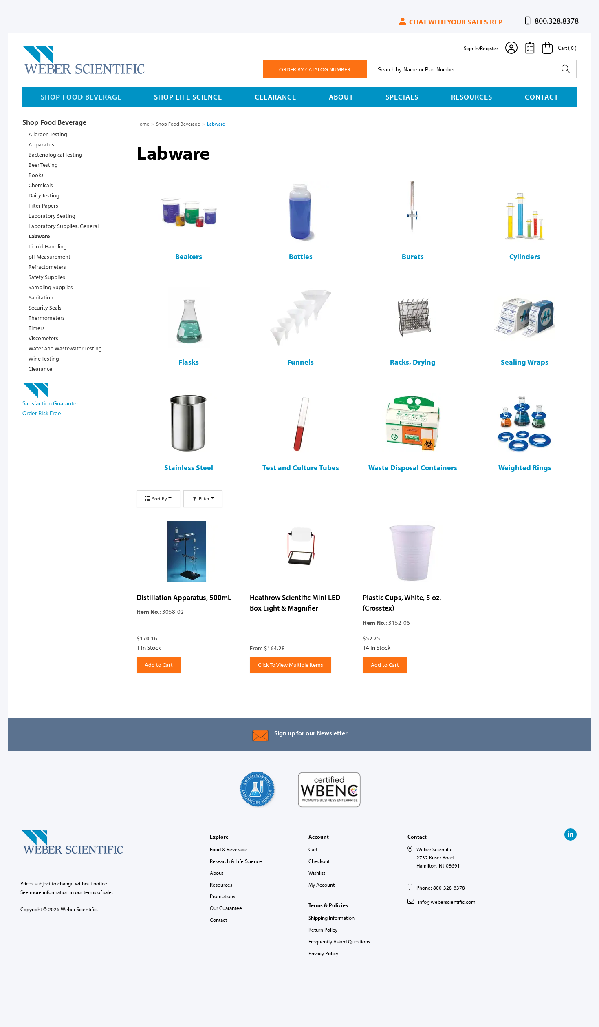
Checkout (319, 861)
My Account (321, 884)
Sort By (159, 499)
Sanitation (41, 297)
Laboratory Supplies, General (64, 226)
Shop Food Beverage (81, 97)
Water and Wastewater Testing (65, 348)
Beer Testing (43, 164)
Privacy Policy (323, 953)
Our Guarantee (226, 908)
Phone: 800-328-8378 (440, 887)
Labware (39, 236)
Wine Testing (44, 358)
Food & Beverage (228, 849)
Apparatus (41, 144)
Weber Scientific (41, 73)
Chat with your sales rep (454, 22)
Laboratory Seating (52, 215)
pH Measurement (49, 256)
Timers (37, 328)
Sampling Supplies (51, 287)
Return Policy (322, 929)
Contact (541, 97)
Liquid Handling (48, 246)
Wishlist (316, 873)
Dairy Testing (44, 195)
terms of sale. (98, 892)
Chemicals (41, 185)
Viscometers (43, 338)
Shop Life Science (188, 97)
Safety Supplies (47, 277)
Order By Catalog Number (314, 69)
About (341, 97)
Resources (471, 97)
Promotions (222, 896)
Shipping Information (331, 917)
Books (36, 175)
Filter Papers (43, 205)
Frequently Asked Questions (339, 941)
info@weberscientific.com (447, 902)
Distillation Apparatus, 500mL (184, 597)
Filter (204, 499)
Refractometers (47, 266)
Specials (401, 97)
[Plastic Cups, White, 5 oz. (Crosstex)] (413, 552)
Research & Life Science (236, 861)
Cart (312, 849)
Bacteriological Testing (55, 154)
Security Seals (45, 307)
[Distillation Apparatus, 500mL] (187, 552)
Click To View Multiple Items (290, 664)
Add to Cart (159, 664)
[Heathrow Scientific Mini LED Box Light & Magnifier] (300, 552)
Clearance (275, 97)
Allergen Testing (48, 134)
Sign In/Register (481, 48)
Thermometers (47, 317)
